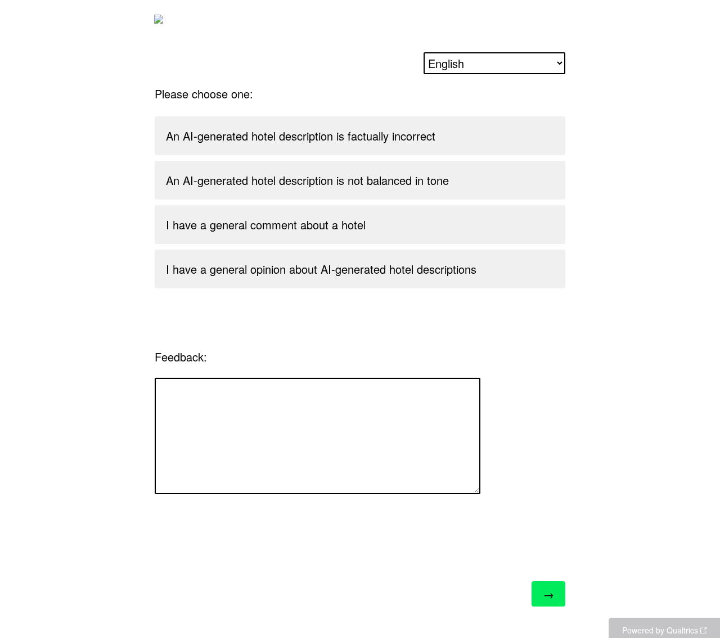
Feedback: (181, 357)
